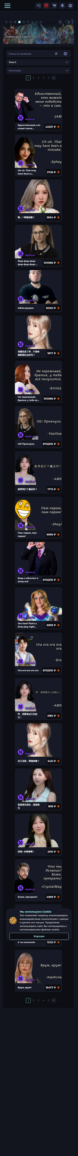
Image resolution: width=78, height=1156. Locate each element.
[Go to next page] (53, 78)
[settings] (38, 5)
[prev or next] (60, 22)
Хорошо (39, 936)
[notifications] (62, 5)
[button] (7, 5)
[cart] (54, 5)
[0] (54, 5)
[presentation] (46, 5)
